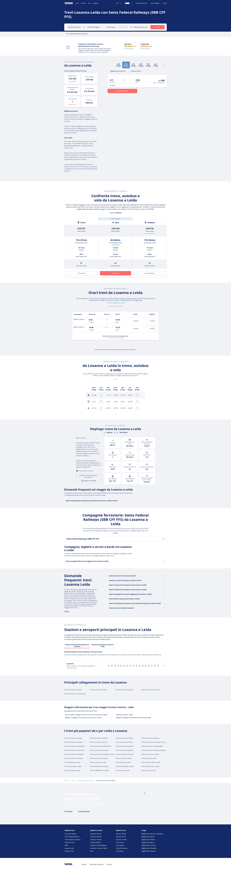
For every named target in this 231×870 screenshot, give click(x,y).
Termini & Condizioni (97, 864)
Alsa (91, 851)
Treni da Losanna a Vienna (150, 754)
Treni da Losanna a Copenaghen (152, 746)
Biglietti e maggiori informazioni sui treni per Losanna (83, 718)
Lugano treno (69, 848)
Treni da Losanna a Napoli (124, 750)
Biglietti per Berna (148, 842)
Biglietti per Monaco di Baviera (152, 834)
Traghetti (95, 3)
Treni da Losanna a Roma (98, 690)
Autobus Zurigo (95, 834)
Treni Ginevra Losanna (72, 840)
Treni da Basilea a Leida (72, 762)
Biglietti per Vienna (148, 840)
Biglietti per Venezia (149, 851)
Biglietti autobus (96, 830)
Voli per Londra (121, 840)
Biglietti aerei (121, 830)
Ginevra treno (70, 842)
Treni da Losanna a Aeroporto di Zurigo (154, 742)
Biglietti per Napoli (148, 837)
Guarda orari (72, 104)
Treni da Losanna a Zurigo (73, 738)
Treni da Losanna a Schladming (74, 694)
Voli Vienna (120, 851)
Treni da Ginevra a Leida (98, 762)
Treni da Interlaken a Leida (125, 766)
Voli (89, 3)
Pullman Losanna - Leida (124, 715)
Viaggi (144, 830)
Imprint (84, 864)
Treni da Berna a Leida (123, 762)
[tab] (118, 71)
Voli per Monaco (122, 848)
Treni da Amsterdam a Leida (150, 762)
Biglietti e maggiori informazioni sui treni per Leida (133, 718)
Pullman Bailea (95, 842)
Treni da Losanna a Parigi (72, 690)
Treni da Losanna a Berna (124, 742)
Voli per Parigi (121, 834)
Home (66, 781)
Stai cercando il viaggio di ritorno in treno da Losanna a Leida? (86, 715)
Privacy (109, 864)
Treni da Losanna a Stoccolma (74, 750)
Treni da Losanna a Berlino (125, 746)
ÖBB (66, 845)
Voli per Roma (121, 837)
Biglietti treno (70, 830)
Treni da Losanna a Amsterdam (100, 746)
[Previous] (88, 388)
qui (135, 349)
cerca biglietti (72, 81)
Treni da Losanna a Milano (99, 738)
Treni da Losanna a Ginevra (73, 742)
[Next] (163, 65)
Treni (77, 3)
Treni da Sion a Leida (122, 770)
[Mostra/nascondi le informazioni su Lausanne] (163, 666)
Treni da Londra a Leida (123, 758)
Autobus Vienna (96, 840)
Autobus (83, 3)
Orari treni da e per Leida (85, 781)
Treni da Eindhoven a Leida (150, 766)
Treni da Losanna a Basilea (150, 738)
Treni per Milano (70, 834)
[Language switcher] (128, 3)
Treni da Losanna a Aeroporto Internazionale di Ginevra (109, 754)
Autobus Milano (96, 837)
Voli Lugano (120, 845)
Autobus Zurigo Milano (98, 845)
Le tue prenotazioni (141, 3)
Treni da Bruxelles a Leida (72, 766)
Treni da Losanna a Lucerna (99, 750)
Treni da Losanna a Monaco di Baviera (154, 750)
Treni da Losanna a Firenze (125, 690)
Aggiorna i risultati (114, 306)
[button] (111, 27)
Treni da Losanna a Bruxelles (74, 754)
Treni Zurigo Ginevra (72, 837)
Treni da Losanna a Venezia (150, 690)
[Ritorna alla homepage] (70, 3)
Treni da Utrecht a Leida (72, 770)
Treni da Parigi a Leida (148, 758)
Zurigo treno (69, 851)
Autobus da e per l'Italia (98, 848)
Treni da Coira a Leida (148, 770)
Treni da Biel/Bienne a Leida (99, 770)
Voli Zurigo (120, 842)
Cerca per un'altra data (115, 338)
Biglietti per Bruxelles (149, 848)
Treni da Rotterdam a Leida (99, 766)
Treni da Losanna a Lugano (99, 758)
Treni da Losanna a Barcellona (74, 746)
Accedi (165, 3)
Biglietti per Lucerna (149, 845)
